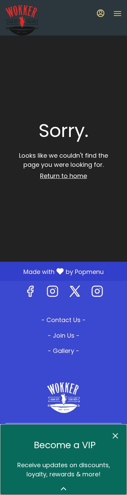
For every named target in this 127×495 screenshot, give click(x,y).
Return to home (63, 176)
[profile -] (101, 13)
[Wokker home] (35, 20)
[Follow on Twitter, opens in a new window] (75, 293)
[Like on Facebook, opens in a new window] (30, 293)
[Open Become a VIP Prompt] (63, 488)
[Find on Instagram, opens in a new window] (52, 293)
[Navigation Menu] (117, 13)
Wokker (63, 397)
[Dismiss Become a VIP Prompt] (115, 435)
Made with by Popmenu (54, 271)
